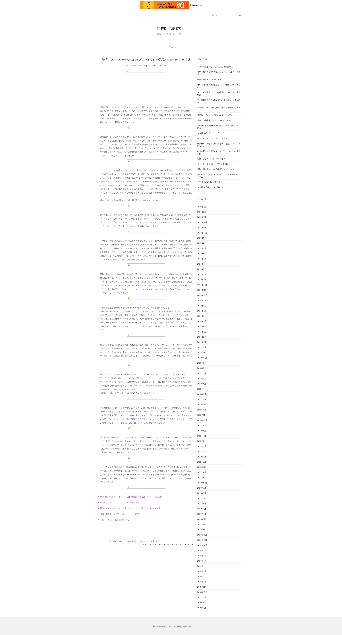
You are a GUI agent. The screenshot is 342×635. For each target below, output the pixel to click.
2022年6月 (201, 441)
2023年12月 (202, 347)
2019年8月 (201, 602)
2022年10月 (202, 420)
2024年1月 (201, 342)
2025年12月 (202, 222)
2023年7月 (201, 373)
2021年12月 (202, 472)
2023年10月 (202, 358)
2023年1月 (201, 404)
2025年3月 (201, 269)
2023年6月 (201, 378)
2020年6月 (201, 566)
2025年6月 (201, 253)
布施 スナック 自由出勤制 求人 (115, 520)
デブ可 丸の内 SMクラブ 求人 (209, 182)
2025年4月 (201, 264)
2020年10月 (202, 545)
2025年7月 (201, 248)
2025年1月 (201, 279)
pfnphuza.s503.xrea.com (156, 65)
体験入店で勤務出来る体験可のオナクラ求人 (216, 169)
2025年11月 (202, 227)
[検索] (240, 15)
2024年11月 (202, 290)
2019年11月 (202, 587)
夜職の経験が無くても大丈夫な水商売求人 (215, 66)
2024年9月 (201, 300)
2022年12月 (202, 410)
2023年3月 (201, 394)
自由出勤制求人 (171, 28)
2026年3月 (201, 206)
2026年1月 (201, 217)
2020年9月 (201, 550)
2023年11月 (202, 352)
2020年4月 (201, 576)
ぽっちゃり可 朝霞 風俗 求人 (209, 79)
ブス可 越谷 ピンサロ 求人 (208, 133)
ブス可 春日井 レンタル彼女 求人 (211, 187)
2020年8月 (201, 555)
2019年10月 (202, 592)
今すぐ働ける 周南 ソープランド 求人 (213, 164)
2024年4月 (201, 326)
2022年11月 (202, 415)
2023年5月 (201, 384)
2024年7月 (201, 311)
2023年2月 (201, 399)
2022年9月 (201, 425)
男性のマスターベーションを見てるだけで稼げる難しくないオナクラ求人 (131, 508)
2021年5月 (201, 509)
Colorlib (169, 627)
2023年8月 (201, 368)
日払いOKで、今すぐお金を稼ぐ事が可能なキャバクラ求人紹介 (167, 544)
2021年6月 (201, 503)
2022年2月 (201, 462)
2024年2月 (201, 337)
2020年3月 (201, 582)
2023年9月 (201, 363)
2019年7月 (201, 608)
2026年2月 (201, 212)
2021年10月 (202, 483)
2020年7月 (201, 561)
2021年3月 (201, 519)
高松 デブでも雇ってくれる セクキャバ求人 (119, 514)
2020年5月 (201, 571)
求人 (171, 47)
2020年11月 (202, 540)
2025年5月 (201, 259)
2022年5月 (201, 446)
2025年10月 (202, 232)
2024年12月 (202, 285)
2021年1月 (201, 529)
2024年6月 (201, 316)
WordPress (186, 627)
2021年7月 (201, 498)
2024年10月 (202, 295)
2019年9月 (201, 597)
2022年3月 (201, 456)
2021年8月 (201, 493)
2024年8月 (201, 305)
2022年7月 (201, 436)
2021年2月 (201, 524)
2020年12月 (202, 535)
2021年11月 (202, 477)
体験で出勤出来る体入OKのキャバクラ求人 (215, 120)
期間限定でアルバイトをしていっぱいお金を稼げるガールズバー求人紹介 (131, 497)
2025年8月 (201, 243)
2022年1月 (201, 467)
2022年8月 (201, 430)
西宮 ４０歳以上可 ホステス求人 (212, 138)
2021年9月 (201, 488)
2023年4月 (201, 389)
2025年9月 (201, 238)
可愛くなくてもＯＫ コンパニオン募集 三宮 (119, 502)
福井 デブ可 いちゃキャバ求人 (211, 159)
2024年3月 (201, 331)
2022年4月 (201, 451)
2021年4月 (201, 514)
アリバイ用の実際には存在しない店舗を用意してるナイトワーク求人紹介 (130, 541)
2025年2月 (201, 274)
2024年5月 (201, 321)
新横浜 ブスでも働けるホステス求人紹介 (215, 115)
